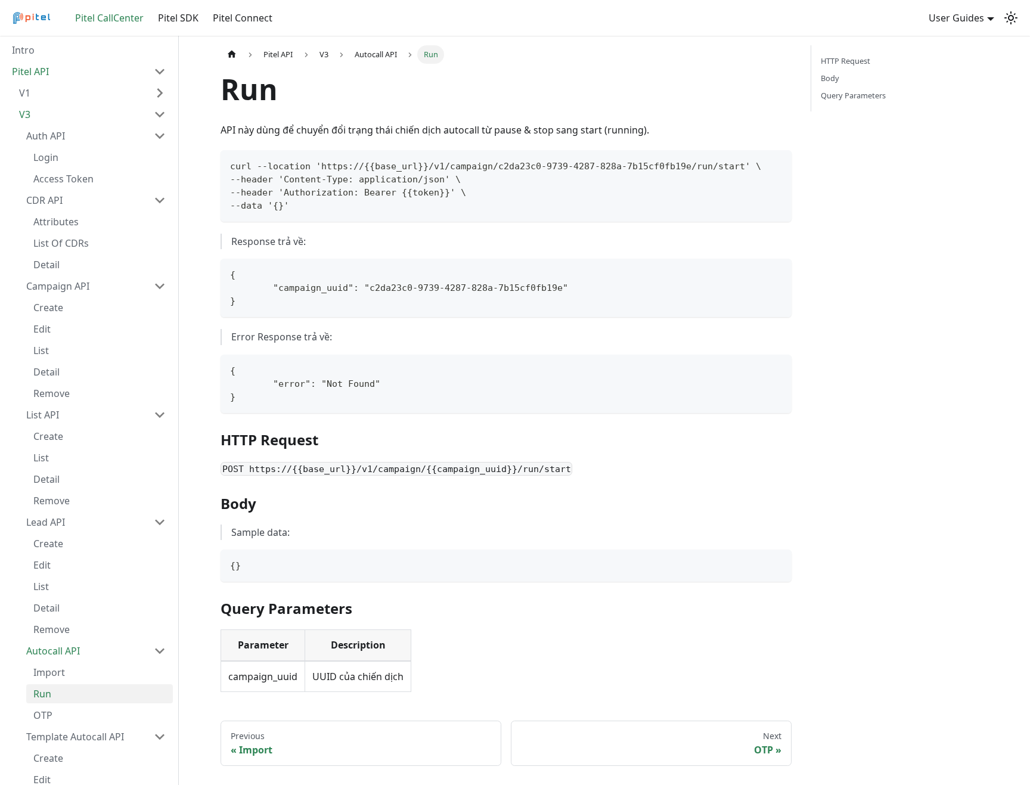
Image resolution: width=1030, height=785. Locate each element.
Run (42, 693)
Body (830, 78)
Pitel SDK (178, 17)
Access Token (63, 178)
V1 (24, 93)
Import (49, 672)
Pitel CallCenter (109, 17)
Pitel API (30, 71)
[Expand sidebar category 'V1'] (160, 93)
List (41, 350)
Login (45, 157)
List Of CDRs (61, 243)
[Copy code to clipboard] (777, 165)
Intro (23, 50)
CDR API (44, 200)
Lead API (45, 522)
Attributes (56, 221)
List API (42, 414)
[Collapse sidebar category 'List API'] (160, 414)
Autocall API (53, 650)
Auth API (45, 135)
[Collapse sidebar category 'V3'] (160, 114)
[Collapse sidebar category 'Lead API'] (160, 522)
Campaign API (57, 286)
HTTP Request (845, 60)
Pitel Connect (242, 17)
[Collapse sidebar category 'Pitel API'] (160, 71)
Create (48, 307)
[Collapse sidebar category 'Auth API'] (160, 135)
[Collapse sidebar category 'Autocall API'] (160, 650)
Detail (46, 264)
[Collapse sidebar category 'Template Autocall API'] (160, 736)
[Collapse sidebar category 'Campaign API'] (160, 286)
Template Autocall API (75, 736)
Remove (51, 393)
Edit (42, 329)
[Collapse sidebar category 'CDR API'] (160, 200)
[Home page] (232, 54)
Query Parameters (853, 95)
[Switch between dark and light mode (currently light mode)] (1010, 17)
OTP (42, 715)
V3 (24, 114)
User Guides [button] (956, 17)
